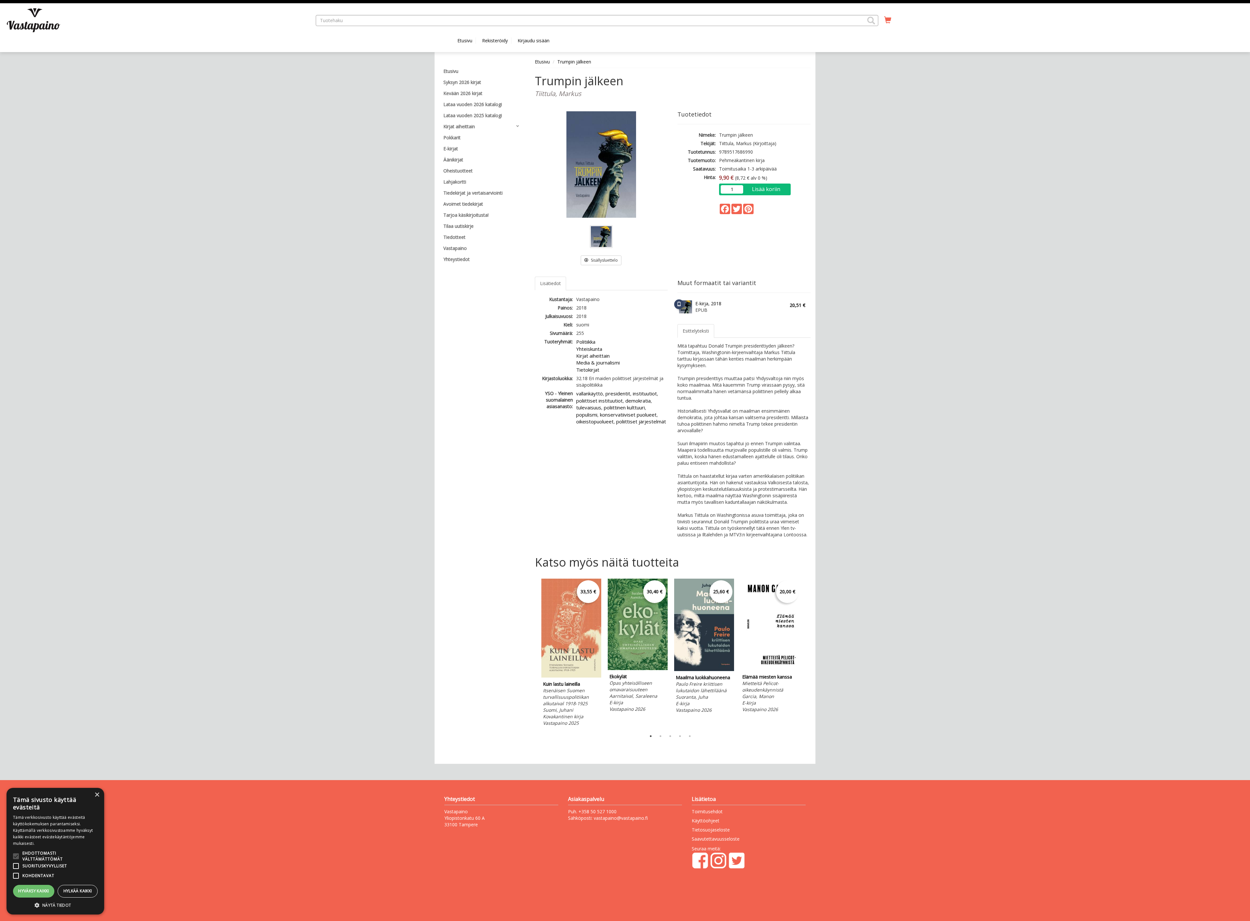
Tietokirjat (587, 369)
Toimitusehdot (707, 811)
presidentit (617, 393)
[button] (871, 20)
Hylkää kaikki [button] (77, 891)
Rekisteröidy (495, 40)
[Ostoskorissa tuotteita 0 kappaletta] (888, 20)
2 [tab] (660, 736)
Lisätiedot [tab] (550, 283)
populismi (586, 414)
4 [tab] (680, 736)
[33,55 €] (571, 676)
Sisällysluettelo (604, 260)
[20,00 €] (770, 669)
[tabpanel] (571, 653)
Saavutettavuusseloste (716, 839)
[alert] (55, 851)
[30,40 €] (638, 668)
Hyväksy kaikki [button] (33, 891)
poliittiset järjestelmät (641, 421)
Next (807, 653)
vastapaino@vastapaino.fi (621, 818)
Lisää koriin (766, 189)
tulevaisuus (588, 407)
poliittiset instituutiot (599, 400)
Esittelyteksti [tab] (696, 331)
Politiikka (585, 341)
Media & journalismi (598, 362)
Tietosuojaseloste (711, 830)
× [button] (96, 794)
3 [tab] (670, 736)
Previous (533, 653)
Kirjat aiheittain (593, 355)
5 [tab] (690, 736)
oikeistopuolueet (595, 421)
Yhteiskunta (589, 349)
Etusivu (464, 40)
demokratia (638, 400)
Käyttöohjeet (705, 821)
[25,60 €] (704, 669)
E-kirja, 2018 (708, 303)
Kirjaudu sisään (533, 40)
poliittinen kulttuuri (624, 407)
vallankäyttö (589, 393)
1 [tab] (650, 736)
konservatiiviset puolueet (628, 414)
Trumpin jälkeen (574, 62)
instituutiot (645, 393)
